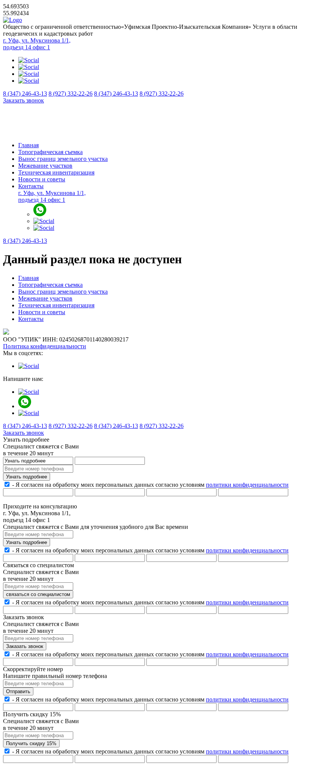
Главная (28, 145)
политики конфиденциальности (247, 484)
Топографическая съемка (50, 152)
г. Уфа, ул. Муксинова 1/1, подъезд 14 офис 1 (37, 43)
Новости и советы (41, 179)
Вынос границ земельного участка (63, 159)
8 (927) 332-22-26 (71, 93)
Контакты (31, 186)
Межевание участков (45, 165)
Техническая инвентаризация (56, 172)
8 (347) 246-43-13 (25, 93)
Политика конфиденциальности (44, 346)
